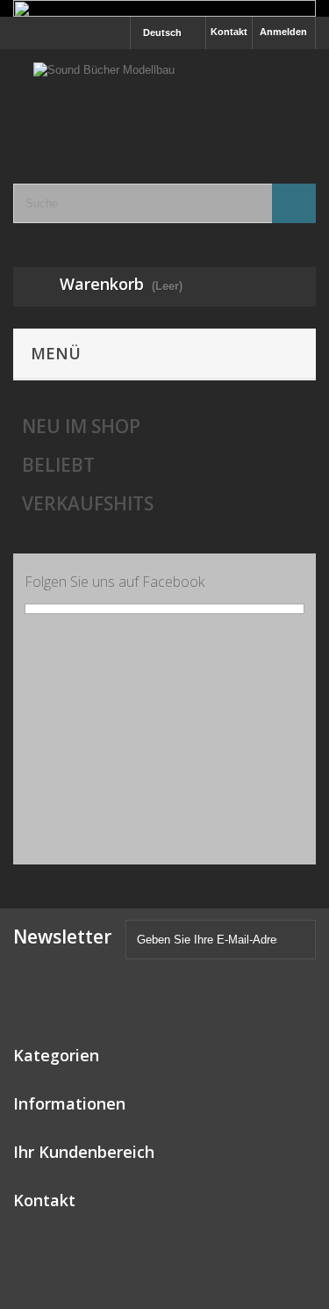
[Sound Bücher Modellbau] (164, 101)
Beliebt (58, 464)
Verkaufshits (88, 503)
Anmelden (283, 31)
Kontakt (229, 31)
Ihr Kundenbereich (83, 1151)
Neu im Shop (81, 426)
